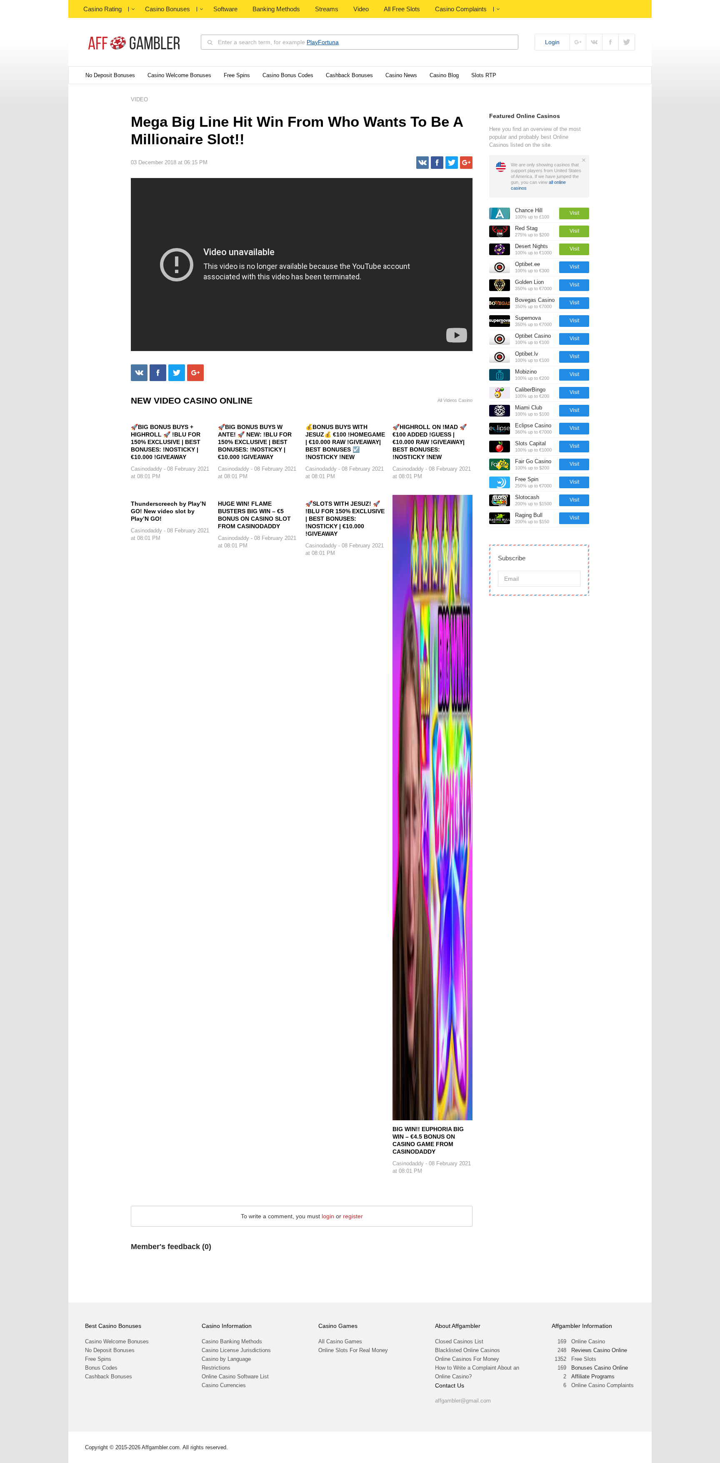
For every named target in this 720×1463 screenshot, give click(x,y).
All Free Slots (402, 9)
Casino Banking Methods (232, 1341)
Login (552, 42)
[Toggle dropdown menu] (133, 9)
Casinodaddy (146, 469)
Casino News (401, 75)
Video (361, 9)
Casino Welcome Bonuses (179, 75)
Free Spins (237, 75)
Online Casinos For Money (467, 1359)
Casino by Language (226, 1359)
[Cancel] (583, 160)
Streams (326, 9)
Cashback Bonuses (349, 75)
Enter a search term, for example (278, 42)
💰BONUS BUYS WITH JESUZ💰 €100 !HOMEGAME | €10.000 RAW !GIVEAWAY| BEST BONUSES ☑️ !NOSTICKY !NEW (345, 442)
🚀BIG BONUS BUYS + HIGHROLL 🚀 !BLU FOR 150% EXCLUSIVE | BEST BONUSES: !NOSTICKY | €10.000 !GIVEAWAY (165, 442)
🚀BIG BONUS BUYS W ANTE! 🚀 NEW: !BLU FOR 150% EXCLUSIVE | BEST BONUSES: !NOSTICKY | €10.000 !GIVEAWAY (255, 442)
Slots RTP (483, 75)
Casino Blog (444, 75)
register (353, 1216)
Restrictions (216, 1368)
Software (225, 9)
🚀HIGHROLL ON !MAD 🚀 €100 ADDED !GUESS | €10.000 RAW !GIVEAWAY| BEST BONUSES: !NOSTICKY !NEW (429, 442)
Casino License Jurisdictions (236, 1350)
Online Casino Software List (235, 1376)
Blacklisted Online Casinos (467, 1350)
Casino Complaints (461, 9)
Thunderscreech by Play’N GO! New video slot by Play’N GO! (168, 511)
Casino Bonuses (167, 9)
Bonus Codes (101, 1368)
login (328, 1216)
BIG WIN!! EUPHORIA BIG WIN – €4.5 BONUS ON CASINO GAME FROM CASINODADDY (428, 1140)
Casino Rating (102, 9)
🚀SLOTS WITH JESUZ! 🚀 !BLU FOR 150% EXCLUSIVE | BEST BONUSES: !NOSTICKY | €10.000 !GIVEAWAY (345, 518)
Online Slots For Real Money (353, 1350)
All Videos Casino (455, 400)
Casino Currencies (224, 1385)
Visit (574, 213)
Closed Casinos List (459, 1341)
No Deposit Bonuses (110, 75)
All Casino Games (340, 1341)
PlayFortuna (323, 42)
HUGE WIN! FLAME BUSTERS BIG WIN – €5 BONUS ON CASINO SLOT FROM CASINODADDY (254, 514)
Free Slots (583, 1359)
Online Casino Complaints (602, 1385)
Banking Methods (276, 9)
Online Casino (588, 1341)
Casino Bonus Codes (287, 75)
